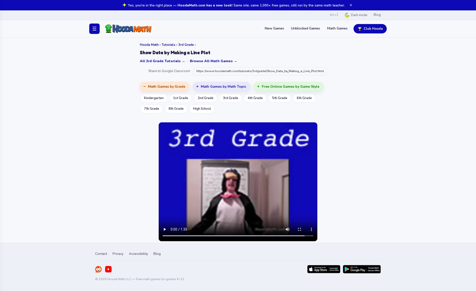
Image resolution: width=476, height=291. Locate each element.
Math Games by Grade (166, 86)
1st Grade (180, 98)
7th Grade (151, 108)
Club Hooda (373, 28)
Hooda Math (149, 45)
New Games (274, 28)
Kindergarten (154, 98)
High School (202, 108)
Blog (377, 15)
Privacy (118, 253)
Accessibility (138, 253)
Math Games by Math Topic (223, 86)
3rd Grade (186, 45)
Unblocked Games (305, 28)
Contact (101, 253)
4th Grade (255, 98)
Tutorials (168, 45)
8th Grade (176, 108)
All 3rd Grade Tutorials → (162, 61)
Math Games (337, 28)
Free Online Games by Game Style (290, 86)
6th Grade (304, 98)
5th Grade (279, 98)
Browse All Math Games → (213, 61)
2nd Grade (205, 98)
